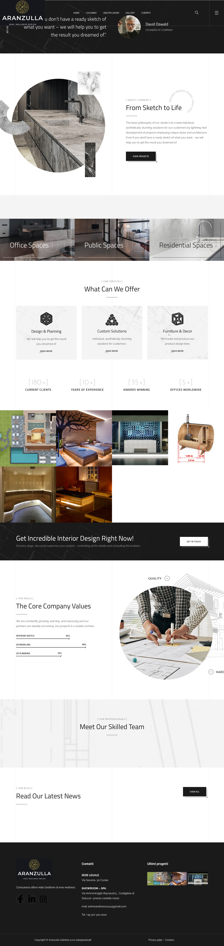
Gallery (130, 12)
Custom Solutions (112, 331)
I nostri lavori (111, 12)
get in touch (194, 541)
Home (76, 12)
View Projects (141, 156)
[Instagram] (43, 899)
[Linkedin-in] (32, 899)
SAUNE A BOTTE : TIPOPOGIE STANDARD (195, 461)
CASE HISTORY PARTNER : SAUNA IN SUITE (25, 516)
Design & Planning (46, 331)
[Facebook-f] (20, 899)
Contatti (146, 12)
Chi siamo (91, 12)
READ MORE (46, 351)
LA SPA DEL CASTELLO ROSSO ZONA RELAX (83, 517)
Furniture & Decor (177, 331)
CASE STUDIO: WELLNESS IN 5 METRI (139, 460)
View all (194, 791)
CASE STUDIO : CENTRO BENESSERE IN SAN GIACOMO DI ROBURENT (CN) (27, 460)
